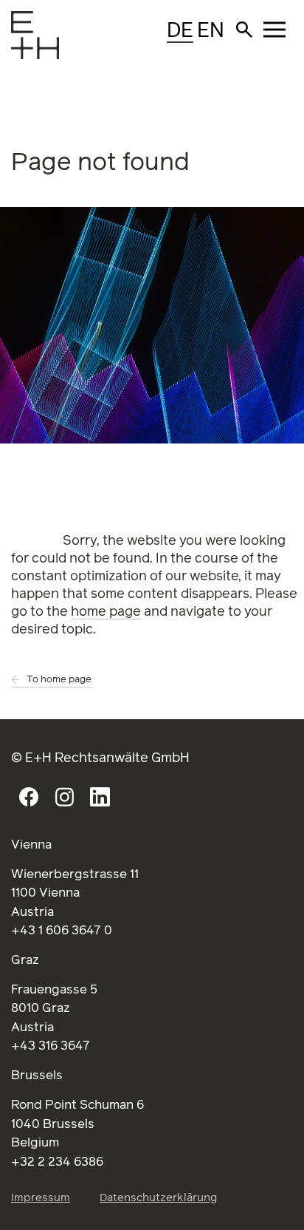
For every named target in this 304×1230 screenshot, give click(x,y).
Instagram (64, 796)
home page (106, 612)
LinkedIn (99, 796)
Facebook (28, 796)
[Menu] (22, 48)
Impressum (40, 1197)
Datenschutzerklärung (158, 1197)
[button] (244, 29)
